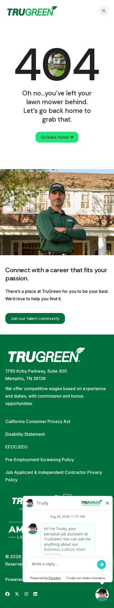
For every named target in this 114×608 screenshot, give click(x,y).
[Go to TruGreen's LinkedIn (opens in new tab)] (35, 594)
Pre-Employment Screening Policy (39, 459)
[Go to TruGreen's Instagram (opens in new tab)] (26, 594)
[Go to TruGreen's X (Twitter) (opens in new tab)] (17, 594)
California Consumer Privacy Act (37, 421)
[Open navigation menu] (104, 11)
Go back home (54, 137)
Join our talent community (35, 318)
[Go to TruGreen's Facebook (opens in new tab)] (7, 594)
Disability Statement (25, 434)
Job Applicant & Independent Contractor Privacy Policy (53, 476)
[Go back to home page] (32, 11)
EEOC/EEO (16, 447)
